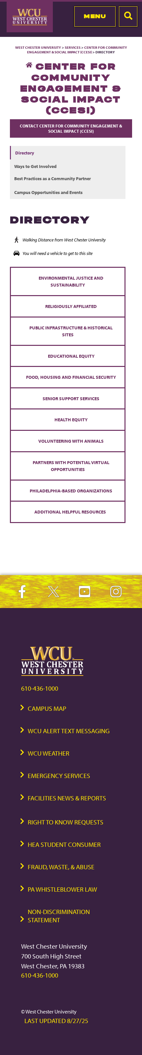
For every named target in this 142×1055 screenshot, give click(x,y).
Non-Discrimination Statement (59, 915)
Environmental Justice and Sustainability (71, 281)
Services (73, 47)
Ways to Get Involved (35, 166)
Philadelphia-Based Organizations (71, 490)
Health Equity (71, 419)
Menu (95, 16)
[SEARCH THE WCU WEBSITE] (128, 16)
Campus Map (47, 708)
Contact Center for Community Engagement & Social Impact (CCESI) (71, 128)
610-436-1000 (39, 688)
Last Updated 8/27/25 (56, 1020)
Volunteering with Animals (71, 441)
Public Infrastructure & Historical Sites (71, 331)
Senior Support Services (71, 398)
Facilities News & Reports (67, 798)
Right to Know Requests (65, 822)
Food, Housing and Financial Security (71, 377)
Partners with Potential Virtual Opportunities (71, 466)
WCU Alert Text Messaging (69, 731)
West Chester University (38, 47)
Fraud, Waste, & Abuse (61, 867)
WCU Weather (48, 753)
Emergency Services (59, 775)
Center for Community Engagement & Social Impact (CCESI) (77, 49)
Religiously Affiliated (71, 306)
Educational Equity (71, 356)
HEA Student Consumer (64, 844)
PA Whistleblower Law (62, 889)
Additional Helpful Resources (71, 512)
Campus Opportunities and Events (48, 192)
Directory (24, 153)
